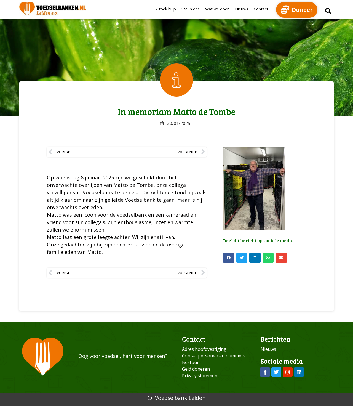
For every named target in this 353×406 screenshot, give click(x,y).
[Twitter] (276, 372)
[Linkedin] (299, 372)
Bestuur (190, 362)
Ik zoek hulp (165, 9)
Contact (261, 9)
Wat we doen (217, 9)
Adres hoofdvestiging (204, 349)
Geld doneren (196, 369)
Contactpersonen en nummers (213, 356)
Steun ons (190, 9)
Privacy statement (200, 376)
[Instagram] (288, 372)
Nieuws (241, 9)
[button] (328, 11)
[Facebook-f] (265, 372)
